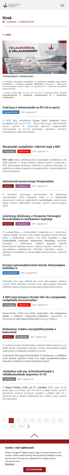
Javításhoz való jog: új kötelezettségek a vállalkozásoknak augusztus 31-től (28, 372)
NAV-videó (8, 159)
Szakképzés (11, 22)
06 (46, 420)
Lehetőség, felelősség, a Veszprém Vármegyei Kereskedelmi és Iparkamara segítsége (32, 217)
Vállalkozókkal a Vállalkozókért (18, 76)
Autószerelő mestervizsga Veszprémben (28, 181)
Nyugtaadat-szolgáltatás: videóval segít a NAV (31, 146)
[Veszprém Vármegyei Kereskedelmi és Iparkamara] (12, 8)
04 (32, 420)
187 (13, 426)
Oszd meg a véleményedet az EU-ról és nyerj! (31, 107)
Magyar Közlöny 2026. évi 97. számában (26, 387)
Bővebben (9, 464)
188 (21, 426)
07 (53, 420)
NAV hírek (23, 151)
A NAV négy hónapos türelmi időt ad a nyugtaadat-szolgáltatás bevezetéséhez (34, 298)
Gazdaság (9, 151)
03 (25, 420)
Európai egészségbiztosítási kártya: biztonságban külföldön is (34, 266)
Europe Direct (10, 112)
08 (60, 420)
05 (39, 420)
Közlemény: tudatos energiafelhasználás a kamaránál (29, 330)
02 (18, 420)
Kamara (8, 186)
